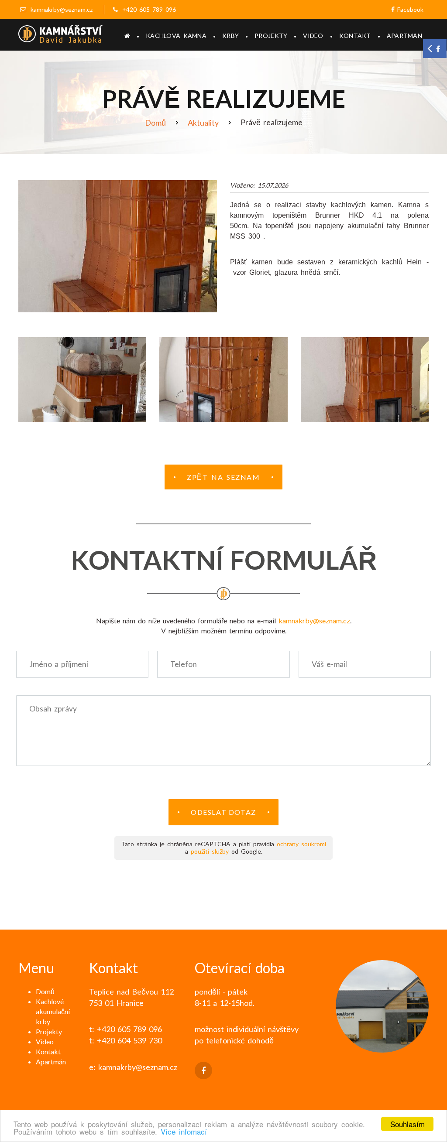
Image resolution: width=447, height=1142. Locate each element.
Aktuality (203, 122)
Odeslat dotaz (223, 812)
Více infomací (184, 1131)
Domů (155, 122)
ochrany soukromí (301, 844)
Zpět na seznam (223, 477)
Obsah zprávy (53, 708)
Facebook (409, 9)
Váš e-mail (329, 664)
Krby (230, 35)
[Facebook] (203, 1070)
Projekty (270, 35)
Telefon (183, 664)
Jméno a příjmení (58, 664)
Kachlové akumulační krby (53, 1011)
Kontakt (355, 35)
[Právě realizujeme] (117, 246)
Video (313, 35)
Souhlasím (407, 1123)
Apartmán (404, 35)
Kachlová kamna (176, 35)
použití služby (210, 851)
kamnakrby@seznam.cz (62, 9)
